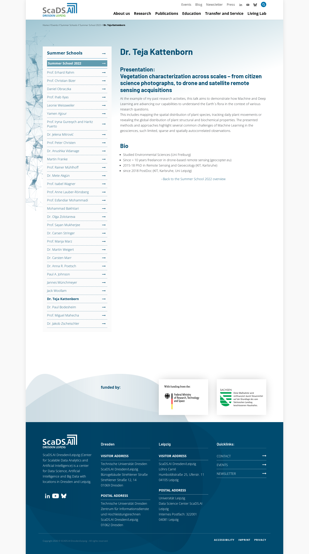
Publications (166, 13)
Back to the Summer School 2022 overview (194, 179)
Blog (198, 4)
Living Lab (256, 13)
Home (46, 25)
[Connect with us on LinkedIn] (47, 495)
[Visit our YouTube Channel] (247, 4)
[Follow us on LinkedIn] (240, 4)
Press (231, 4)
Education (191, 13)
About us (121, 13)
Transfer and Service (224, 13)
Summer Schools (68, 25)
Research (142, 13)
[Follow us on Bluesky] (255, 4)
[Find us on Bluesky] (63, 495)
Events (186, 4)
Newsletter (214, 4)
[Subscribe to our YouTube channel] (55, 495)
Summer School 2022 (90, 25)
